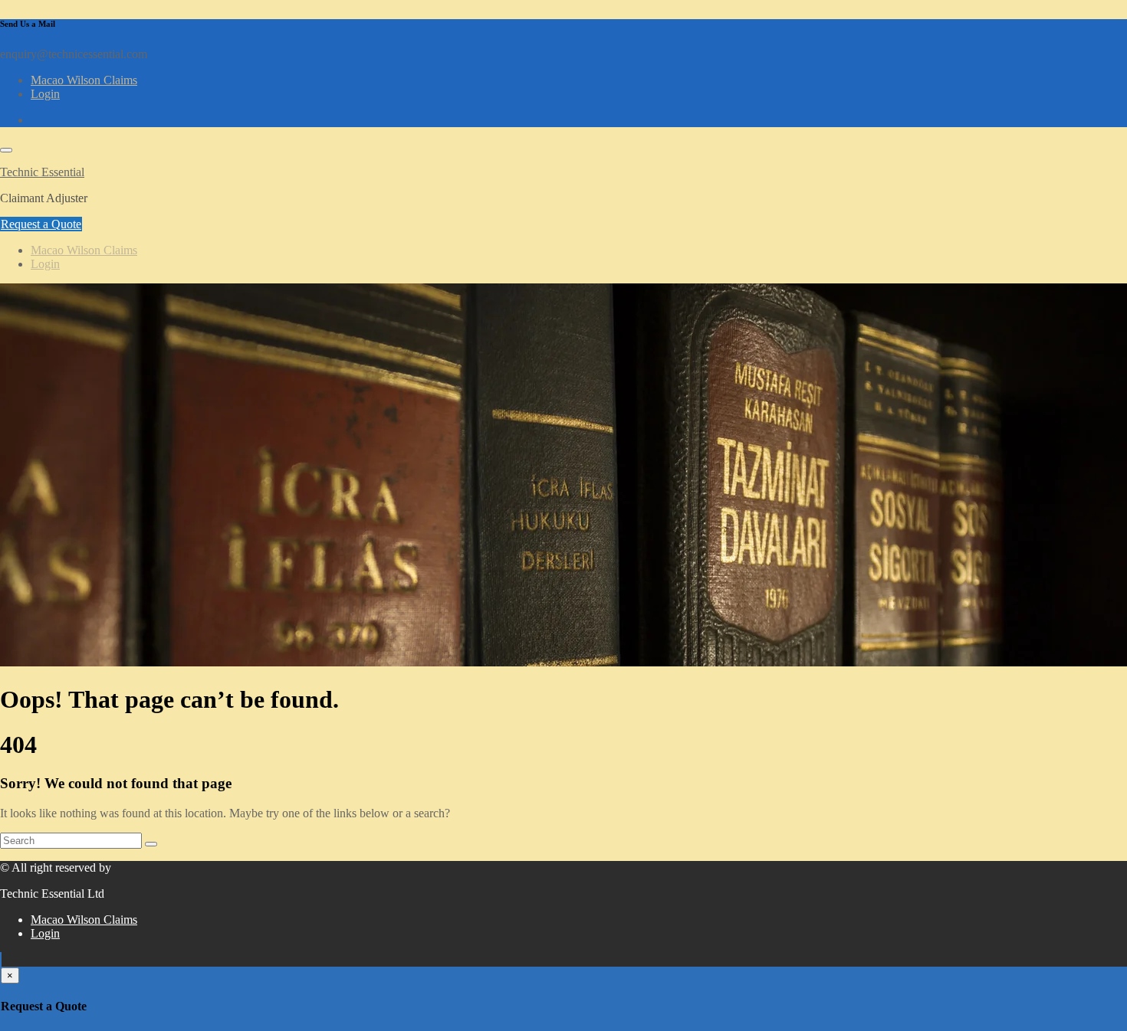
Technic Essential (42, 171)
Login (45, 93)
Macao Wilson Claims (84, 80)
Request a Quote (41, 224)
